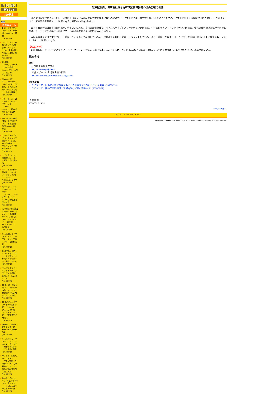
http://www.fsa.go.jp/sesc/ (43, 69)
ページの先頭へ (219, 109)
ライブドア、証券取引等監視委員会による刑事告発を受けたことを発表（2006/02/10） (75, 85)
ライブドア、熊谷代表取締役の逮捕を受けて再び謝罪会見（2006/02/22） (68, 88)
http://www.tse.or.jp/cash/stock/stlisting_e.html (52, 75)
